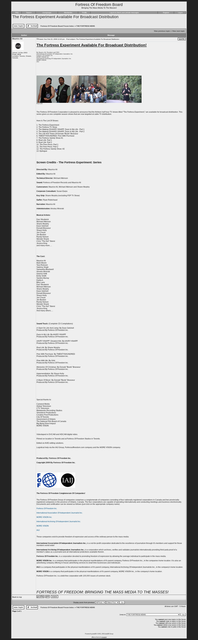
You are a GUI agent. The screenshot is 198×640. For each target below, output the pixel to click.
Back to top (17, 597)
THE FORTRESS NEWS (85, 26)
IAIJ (38, 530)
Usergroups (46, 12)
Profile (84, 12)
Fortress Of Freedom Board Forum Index (57, 26)
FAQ (17, 12)
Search (29, 12)
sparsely (104, 637)
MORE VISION (43, 526)
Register (166, 12)
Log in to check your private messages (124, 12)
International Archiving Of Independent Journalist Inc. (59, 521)
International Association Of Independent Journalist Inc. (60, 513)
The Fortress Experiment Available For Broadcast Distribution (65, 17)
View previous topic (162, 31)
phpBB (94, 634)
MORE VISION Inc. (44, 517)
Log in (180, 12)
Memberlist (68, 12)
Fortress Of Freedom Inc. (47, 508)
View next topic (178, 31)
